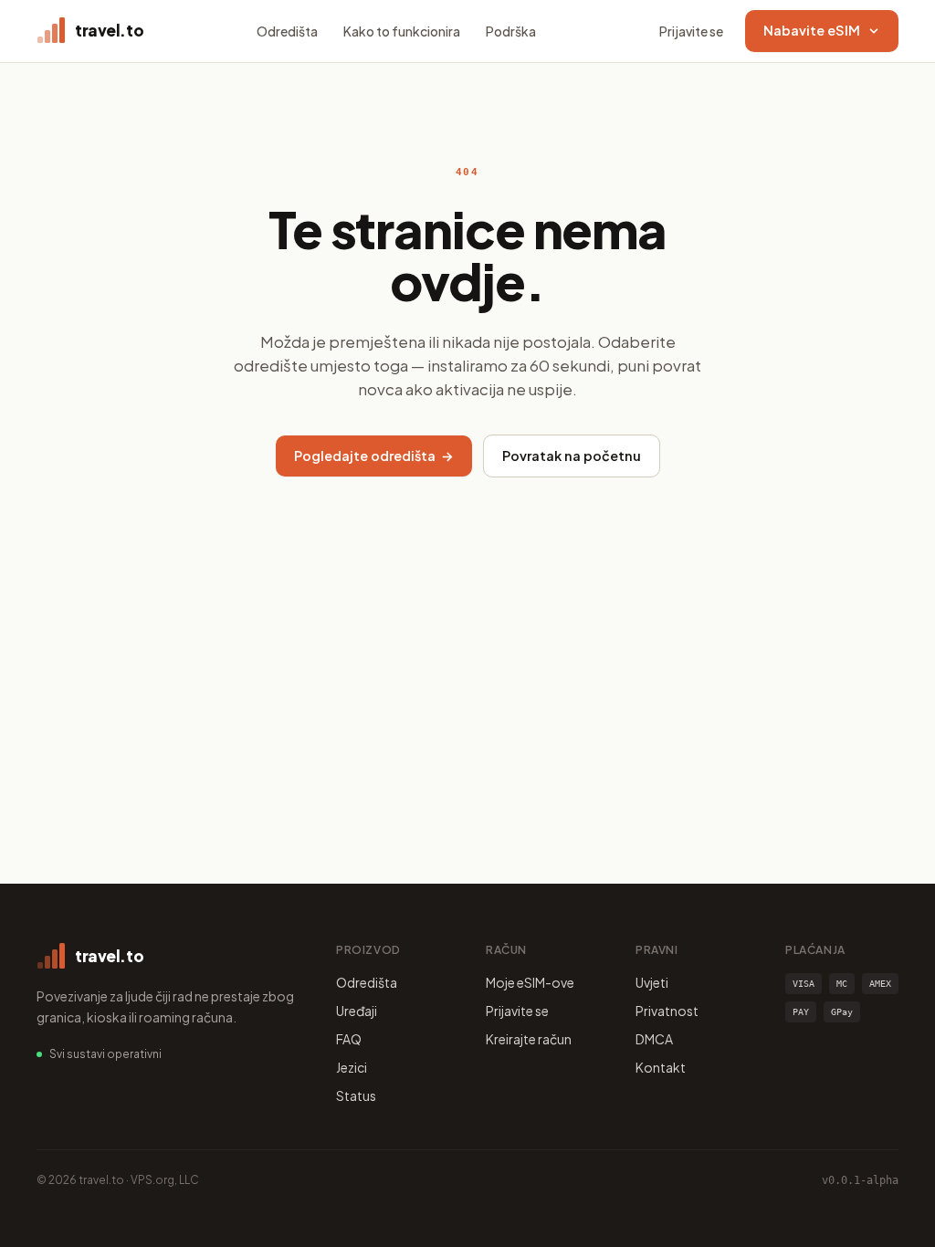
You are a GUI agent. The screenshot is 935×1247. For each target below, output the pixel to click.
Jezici (351, 1067)
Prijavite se (691, 31)
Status (356, 1095)
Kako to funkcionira (401, 31)
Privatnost (667, 1010)
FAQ (349, 1039)
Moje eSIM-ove (530, 982)
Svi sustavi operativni (105, 1054)
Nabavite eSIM (811, 30)
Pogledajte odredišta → (374, 455)
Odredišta (287, 31)
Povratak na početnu (571, 455)
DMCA (654, 1039)
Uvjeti (652, 982)
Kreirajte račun (529, 1039)
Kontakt (661, 1067)
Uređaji (356, 1010)
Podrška (511, 31)
